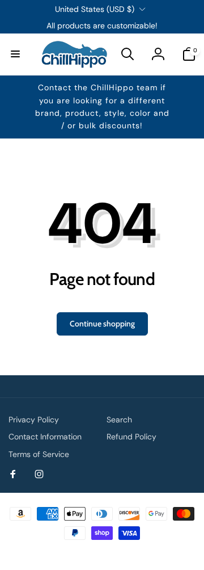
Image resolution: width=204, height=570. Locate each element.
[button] (15, 53)
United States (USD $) (94, 9)
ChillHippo (114, 551)
